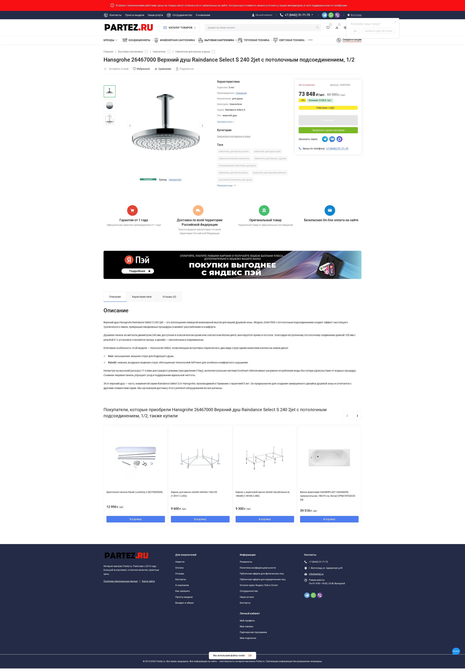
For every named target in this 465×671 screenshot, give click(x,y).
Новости (180, 561)
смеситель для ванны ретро (233, 172)
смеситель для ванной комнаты (269, 172)
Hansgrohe (175, 179)
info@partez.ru (316, 574)
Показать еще (224, 185)
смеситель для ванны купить (234, 151)
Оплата (179, 567)
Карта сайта (148, 581)
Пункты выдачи (184, 597)
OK (250, 655)
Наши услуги (247, 597)
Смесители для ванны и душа (192, 51)
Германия (241, 93)
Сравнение (164, 68)
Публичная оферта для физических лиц (262, 573)
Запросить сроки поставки (328, 130)
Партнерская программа (253, 632)
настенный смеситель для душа (235, 180)
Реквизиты (246, 561)
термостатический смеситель (234, 158)
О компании (182, 585)
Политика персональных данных (121, 581)
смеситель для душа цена (267, 151)
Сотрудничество (249, 591)
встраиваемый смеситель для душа (237, 165)
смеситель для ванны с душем (270, 158)
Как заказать (182, 591)
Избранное (143, 68)
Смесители (159, 51)
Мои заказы (246, 626)
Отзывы (179, 573)
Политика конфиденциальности (258, 567)
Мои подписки (248, 638)
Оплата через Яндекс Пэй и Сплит (259, 585)
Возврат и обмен (184, 602)
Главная (108, 51)
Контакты (180, 579)
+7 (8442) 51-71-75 (297, 15)
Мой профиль (247, 620)
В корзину (328, 120)
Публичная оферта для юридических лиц (263, 579)
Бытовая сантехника (130, 51)
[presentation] (130, 125)
